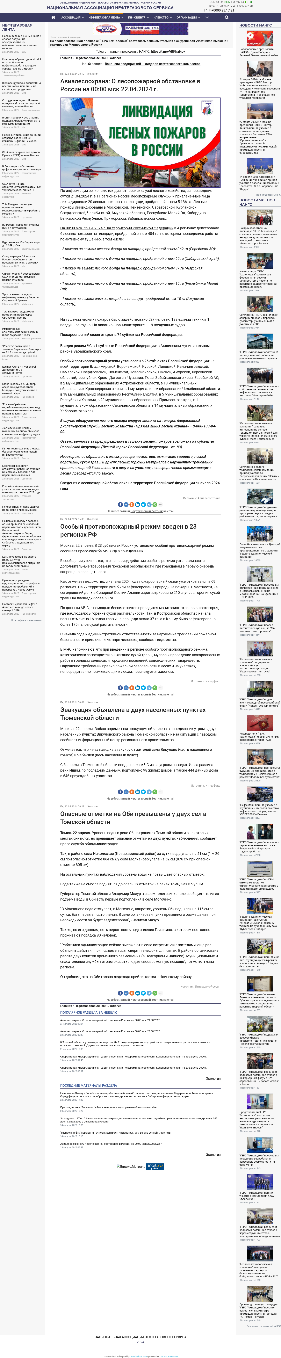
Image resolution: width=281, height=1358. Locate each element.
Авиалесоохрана (209, 498)
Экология (26, 549)
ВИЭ (24, 52)
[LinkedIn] (137, 504)
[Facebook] (120, 504)
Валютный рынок (31, 110)
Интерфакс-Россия (207, 986)
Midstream (27, 304)
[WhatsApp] (154, 504)
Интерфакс (213, 681)
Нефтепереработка (14, 75)
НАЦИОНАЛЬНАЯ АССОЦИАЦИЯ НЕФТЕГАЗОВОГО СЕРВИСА (140, 1337)
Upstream (27, 217)
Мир (24, 93)
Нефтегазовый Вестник (146, 511)
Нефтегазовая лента (90, 58)
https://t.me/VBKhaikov (168, 51)
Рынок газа (28, 397)
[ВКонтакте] (126, 504)
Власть (25, 458)
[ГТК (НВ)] (140, 28)
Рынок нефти (29, 614)
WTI (235, 6)
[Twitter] (143, 504)
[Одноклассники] (131, 504)
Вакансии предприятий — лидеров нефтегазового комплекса (152, 64)
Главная (66, 58)
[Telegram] (149, 504)
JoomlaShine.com (138, 1356)
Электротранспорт (31, 338)
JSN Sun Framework (168, 1356)
